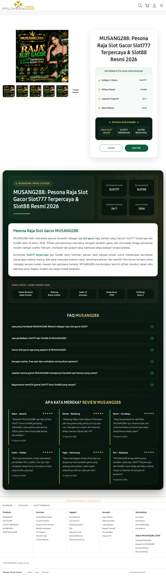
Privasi (30, 572)
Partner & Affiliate (142, 548)
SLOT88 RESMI (8, 529)
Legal (37, 572)
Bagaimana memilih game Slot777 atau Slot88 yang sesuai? (44, 384)
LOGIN (111, 148)
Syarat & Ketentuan (76, 536)
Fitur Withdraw (41, 536)
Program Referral (42, 540)
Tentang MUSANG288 (143, 541)
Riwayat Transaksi (108, 529)
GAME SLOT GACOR (10, 532)
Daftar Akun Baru (108, 521)
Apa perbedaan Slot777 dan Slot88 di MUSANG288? (39, 338)
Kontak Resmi (140, 529)
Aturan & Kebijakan (142, 525)
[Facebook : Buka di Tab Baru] (148, 572)
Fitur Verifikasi (107, 532)
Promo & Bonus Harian (44, 517)
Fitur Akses (140, 517)
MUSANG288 (7, 517)
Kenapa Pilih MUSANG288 (145, 544)
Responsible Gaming (76, 540)
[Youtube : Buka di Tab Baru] (161, 572)
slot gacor (88, 238)
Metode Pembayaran (43, 529)
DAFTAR (136, 148)
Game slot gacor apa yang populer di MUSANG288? (39, 349)
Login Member (107, 517)
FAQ (70, 529)
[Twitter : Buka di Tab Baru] (152, 572)
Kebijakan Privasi (75, 532)
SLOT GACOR (7, 521)
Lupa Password (107, 525)
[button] (147, 5)
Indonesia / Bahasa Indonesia (12, 572)
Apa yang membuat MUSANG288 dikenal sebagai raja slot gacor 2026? (50, 326)
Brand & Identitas (142, 552)
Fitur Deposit (40, 532)
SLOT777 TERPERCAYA (11, 525)
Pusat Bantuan (74, 517)
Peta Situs (45, 572)
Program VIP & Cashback (45, 525)
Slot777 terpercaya (37, 254)
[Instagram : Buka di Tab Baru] (157, 572)
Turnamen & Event (42, 521)
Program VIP (106, 536)
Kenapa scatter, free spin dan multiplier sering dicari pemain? (45, 361)
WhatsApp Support (76, 525)
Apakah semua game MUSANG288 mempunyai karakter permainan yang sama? (55, 373)
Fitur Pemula (140, 521)
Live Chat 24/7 (74, 521)
